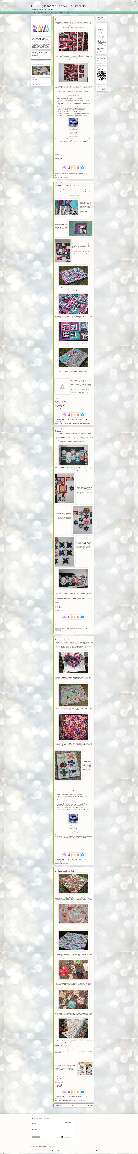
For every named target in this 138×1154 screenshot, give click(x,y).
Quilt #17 (74, 423)
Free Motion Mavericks (59, 1078)
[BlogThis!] (56, 175)
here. (85, 543)
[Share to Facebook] (59, 175)
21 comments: (81, 419)
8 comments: (81, 859)
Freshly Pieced (58, 609)
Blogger (98, 1150)
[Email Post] (86, 173)
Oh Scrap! (60, 177)
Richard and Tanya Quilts (60, 405)
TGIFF (56, 1081)
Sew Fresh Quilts (58, 607)
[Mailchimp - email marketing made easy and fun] (63, 1138)
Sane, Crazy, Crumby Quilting (67, 743)
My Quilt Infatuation (59, 610)
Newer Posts (58, 1105)
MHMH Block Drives (42, 12)
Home (33, 12)
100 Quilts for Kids (83, 381)
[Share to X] (58, 175)
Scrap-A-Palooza (86, 423)
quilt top (90, 246)
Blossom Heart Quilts (59, 606)
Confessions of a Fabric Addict (61, 402)
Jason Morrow (88, 1150)
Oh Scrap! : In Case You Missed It (66, 640)
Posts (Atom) (76, 1110)
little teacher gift (88, 762)
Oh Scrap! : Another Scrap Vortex (65, 20)
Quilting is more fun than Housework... (59, 6)
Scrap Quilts (79, 423)
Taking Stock (59, 431)
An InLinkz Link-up (58, 147)
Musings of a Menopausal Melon (68, 677)
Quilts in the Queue (59, 408)
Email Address (36, 1124)
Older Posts (90, 1105)
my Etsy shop (65, 1042)
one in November (60, 954)
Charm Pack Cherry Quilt (63, 1100)
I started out (82, 202)
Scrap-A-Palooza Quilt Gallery (55, 12)
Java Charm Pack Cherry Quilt (64, 871)
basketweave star (61, 632)
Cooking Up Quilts (58, 161)
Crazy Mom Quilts (58, 406)
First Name (34, 1129)
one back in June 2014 (68, 927)
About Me (67, 12)
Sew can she (57, 1087)
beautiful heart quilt (86, 677)
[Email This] (55, 175)
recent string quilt (77, 899)
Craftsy (61, 1069)
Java (84, 1100)
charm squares (72, 1100)
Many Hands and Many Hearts (101, 34)
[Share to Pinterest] (60, 175)
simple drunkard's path (69, 708)
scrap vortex (65, 177)
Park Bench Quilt (78, 632)
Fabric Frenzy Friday (59, 404)
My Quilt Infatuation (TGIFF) (60, 401)
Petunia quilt (64, 745)
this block (59, 227)
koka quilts (82, 708)
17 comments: (81, 173)
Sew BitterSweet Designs (83, 1051)
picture (84, 743)
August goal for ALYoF (71, 1051)
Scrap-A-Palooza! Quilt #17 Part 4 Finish (68, 185)
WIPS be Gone (58, 1086)
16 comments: (81, 1096)
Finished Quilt (69, 423)
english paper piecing (70, 632)
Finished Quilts (79, 1100)
